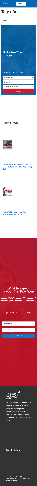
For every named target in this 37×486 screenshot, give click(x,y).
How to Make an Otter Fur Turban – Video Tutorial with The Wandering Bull (17, 167)
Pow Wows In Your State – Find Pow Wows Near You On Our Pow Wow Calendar (18, 478)
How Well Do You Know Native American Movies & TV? (15, 213)
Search (18, 91)
